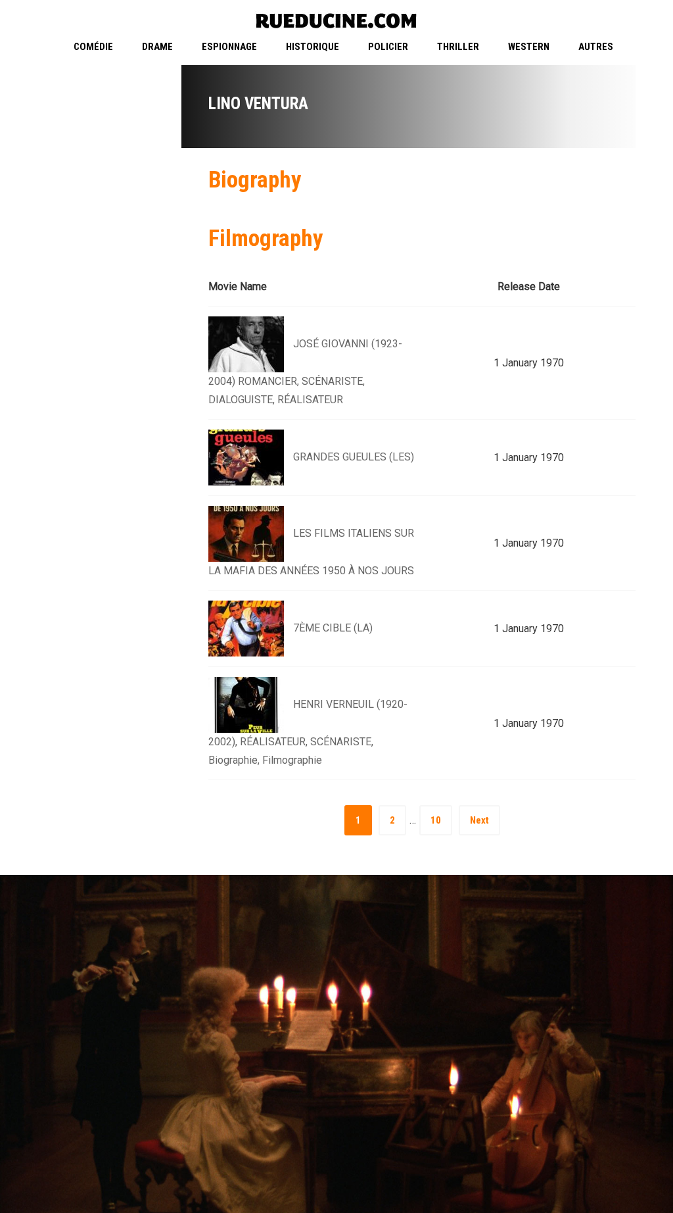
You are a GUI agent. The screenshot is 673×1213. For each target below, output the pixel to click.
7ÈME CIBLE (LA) (333, 628)
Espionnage (229, 47)
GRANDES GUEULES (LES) (353, 457)
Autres (595, 47)
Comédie (93, 47)
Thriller (458, 47)
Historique (312, 47)
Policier (388, 47)
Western (528, 47)
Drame (157, 47)
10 (435, 820)
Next (479, 820)
